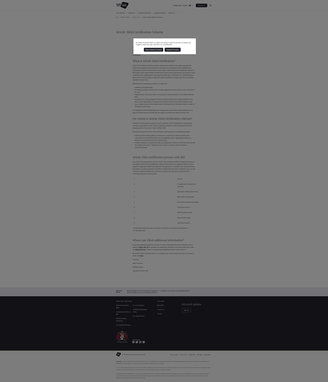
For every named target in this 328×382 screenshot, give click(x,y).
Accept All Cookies (172, 49)
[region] (164, 46)
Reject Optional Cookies (154, 49)
